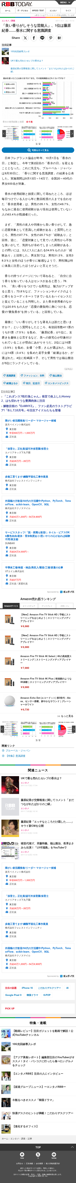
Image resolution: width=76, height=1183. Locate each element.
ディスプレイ (47, 606)
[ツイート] (25, 38)
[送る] (42, 38)
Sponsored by (53, 592)
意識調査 (11, 375)
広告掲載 (29, 1163)
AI (67, 987)
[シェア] (33, 38)
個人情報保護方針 (53, 1163)
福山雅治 (57, 375)
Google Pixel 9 (13, 995)
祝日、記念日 (33, 383)
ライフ (68, 10)
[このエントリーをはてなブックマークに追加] (59, 38)
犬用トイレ (64, 606)
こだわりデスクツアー (49, 987)
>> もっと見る (65, 716)
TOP (38, 1147)
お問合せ (19, 1163)
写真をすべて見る (40, 150)
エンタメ (53, 10)
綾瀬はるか (12, 383)
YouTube (53, 1158)
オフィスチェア (29, 606)
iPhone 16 (27, 987)
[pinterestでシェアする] (50, 38)
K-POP (47, 995)
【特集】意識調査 (15, 755)
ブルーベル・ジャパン (18, 750)
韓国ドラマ (32, 995)
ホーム (7, 10)
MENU (63, 2)
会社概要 (39, 1163)
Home (22, 1158)
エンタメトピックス (58, 383)
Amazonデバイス (11, 606)
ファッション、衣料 (34, 375)
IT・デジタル (23, 10)
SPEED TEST (38, 10)
